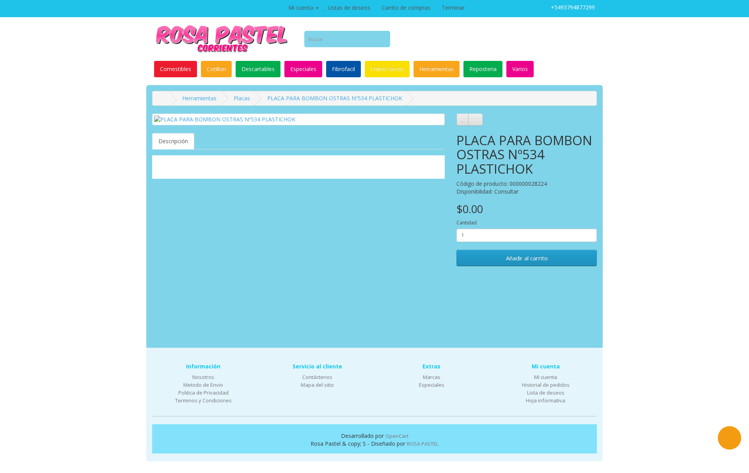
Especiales (303, 69)
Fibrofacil (343, 69)
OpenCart (396, 435)
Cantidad (466, 222)
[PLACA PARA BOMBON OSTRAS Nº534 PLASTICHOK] (298, 119)
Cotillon (216, 69)
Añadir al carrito (527, 258)
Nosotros (203, 377)
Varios (520, 69)
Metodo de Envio (203, 384)
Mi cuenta (545, 377)
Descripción (173, 141)
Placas (242, 98)
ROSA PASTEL (422, 443)
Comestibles (175, 69)
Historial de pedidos (546, 384)
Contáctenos (317, 377)
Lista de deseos (545, 392)
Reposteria (483, 69)
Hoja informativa (545, 400)
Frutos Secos (387, 69)
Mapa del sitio (317, 384)
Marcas (431, 377)
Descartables (258, 69)
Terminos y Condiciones (203, 400)
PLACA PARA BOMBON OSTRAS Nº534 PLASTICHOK (334, 98)
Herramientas (436, 69)
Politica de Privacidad (203, 392)
